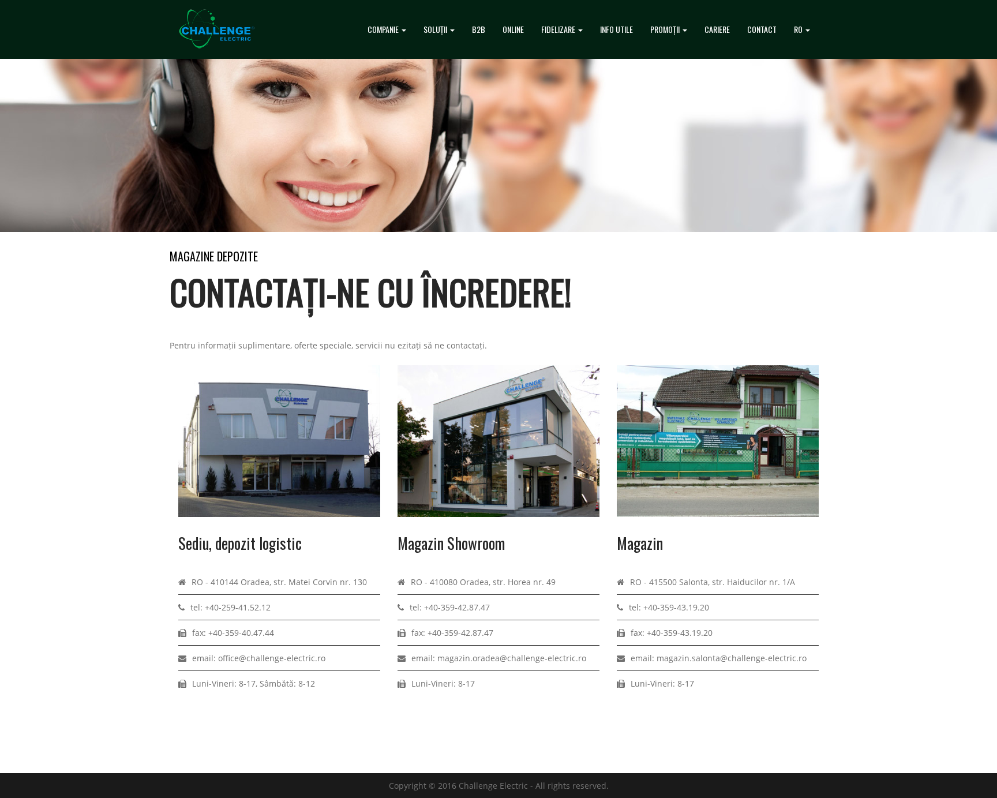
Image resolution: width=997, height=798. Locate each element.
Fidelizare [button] (559, 29)
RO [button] (799, 29)
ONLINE (513, 29)
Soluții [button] (436, 29)
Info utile (616, 29)
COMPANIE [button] (384, 29)
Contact (762, 29)
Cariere (717, 29)
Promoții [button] (665, 29)
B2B (478, 29)
